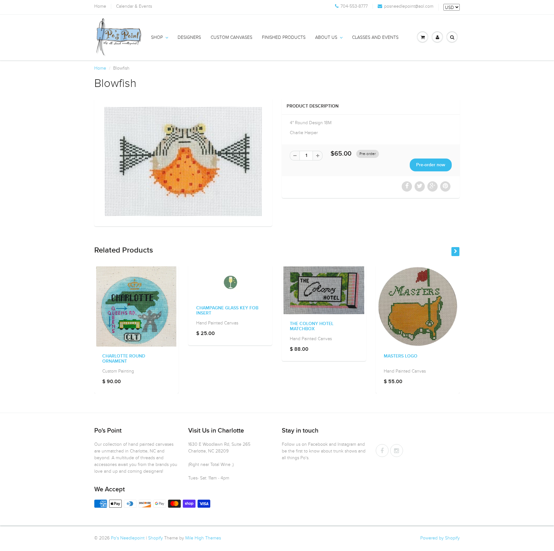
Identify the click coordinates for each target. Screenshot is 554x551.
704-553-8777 (354, 6)
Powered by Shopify (440, 538)
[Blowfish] (183, 161)
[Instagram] (396, 450)
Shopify (155, 538)
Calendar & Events (134, 6)
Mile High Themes (203, 538)
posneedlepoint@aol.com (408, 6)
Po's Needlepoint (128, 538)
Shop (157, 37)
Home (100, 6)
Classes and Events (375, 37)
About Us (326, 37)
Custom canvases (231, 37)
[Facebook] (382, 450)
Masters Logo (400, 356)
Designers (189, 37)
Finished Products (284, 37)
